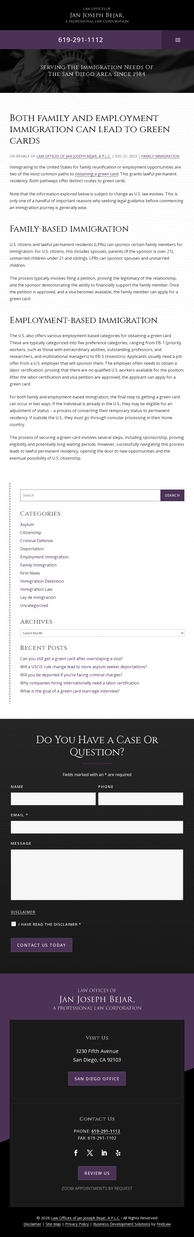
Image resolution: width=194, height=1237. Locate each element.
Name (17, 786)
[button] (178, 40)
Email (19, 814)
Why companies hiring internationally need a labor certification (79, 683)
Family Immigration (160, 156)
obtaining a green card (96, 174)
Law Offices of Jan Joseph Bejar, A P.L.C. (73, 156)
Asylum (27, 524)
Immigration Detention (42, 581)
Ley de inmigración (38, 597)
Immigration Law (36, 589)
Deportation (32, 549)
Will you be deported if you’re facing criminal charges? (71, 675)
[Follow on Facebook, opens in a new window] (76, 1153)
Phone (106, 786)
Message (21, 843)
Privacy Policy (77, 1223)
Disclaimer (23, 911)
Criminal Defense (36, 540)
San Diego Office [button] (97, 1079)
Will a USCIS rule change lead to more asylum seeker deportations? (83, 667)
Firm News (30, 573)
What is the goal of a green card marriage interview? (69, 691)
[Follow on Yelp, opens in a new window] (118, 1153)
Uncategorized (34, 605)
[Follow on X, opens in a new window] (90, 1153)
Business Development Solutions (121, 1223)
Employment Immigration (44, 557)
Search (172, 495)
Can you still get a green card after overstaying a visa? (71, 658)
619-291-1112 (80, 39)
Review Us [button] (97, 1173)
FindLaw (164, 1223)
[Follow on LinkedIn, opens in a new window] (104, 1153)
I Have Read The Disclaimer (49, 924)
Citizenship (30, 532)
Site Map (53, 1223)
